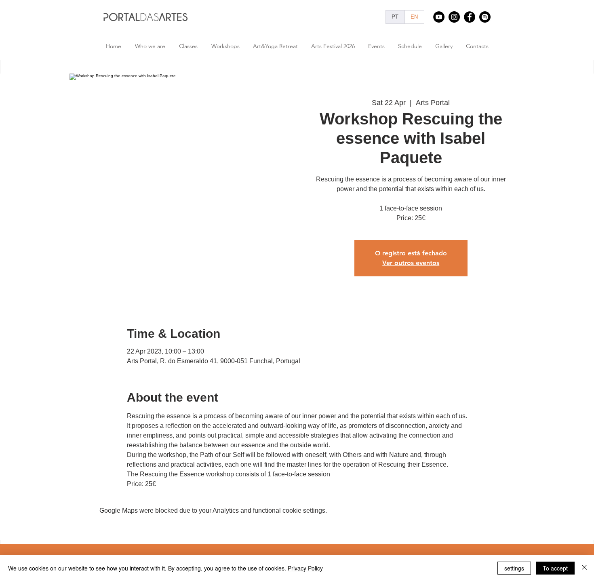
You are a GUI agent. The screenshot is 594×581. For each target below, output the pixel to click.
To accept (555, 568)
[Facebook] (469, 17)
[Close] (584, 568)
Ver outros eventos (410, 263)
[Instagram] (454, 17)
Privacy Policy (305, 568)
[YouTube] (438, 17)
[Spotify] (485, 17)
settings (514, 568)
